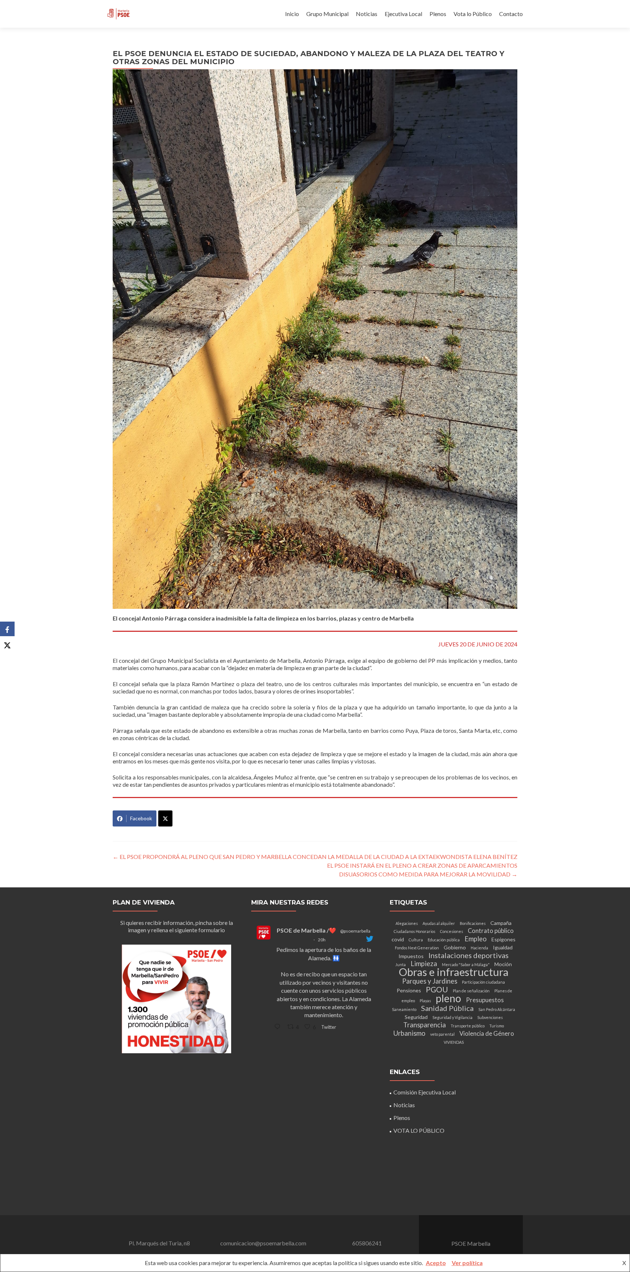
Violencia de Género (486, 1033)
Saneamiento (404, 1009)
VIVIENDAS (454, 1042)
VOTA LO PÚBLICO (418, 1130)
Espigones (503, 939)
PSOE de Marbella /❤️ (306, 930)
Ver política (467, 1262)
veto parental (442, 1034)
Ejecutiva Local (403, 13)
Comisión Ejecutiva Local (424, 1092)
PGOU (437, 989)
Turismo (496, 1025)
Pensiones (409, 990)
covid (398, 939)
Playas (425, 1000)
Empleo (475, 939)
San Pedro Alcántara (496, 1009)
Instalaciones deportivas (468, 955)
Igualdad (503, 947)
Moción (503, 964)
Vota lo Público (473, 13)
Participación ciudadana (483, 982)
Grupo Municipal (327, 13)
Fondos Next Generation (417, 947)
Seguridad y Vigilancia (452, 1017)
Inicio (292, 13)
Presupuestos (485, 1000)
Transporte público (468, 1025)
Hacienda (479, 947)
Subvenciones (490, 1017)
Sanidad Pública (447, 1008)
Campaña (501, 923)
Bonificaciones (473, 923)
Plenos (437, 13)
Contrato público (491, 930)
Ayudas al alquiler (439, 923)
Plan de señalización (471, 990)
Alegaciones (407, 923)
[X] (7, 643)
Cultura (416, 939)
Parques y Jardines (429, 981)
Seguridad (416, 1017)
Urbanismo (409, 1033)
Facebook (141, 818)
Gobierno (455, 947)
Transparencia (424, 1025)
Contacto (511, 13)
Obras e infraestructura (454, 971)
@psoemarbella (355, 931)
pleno (448, 998)
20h (322, 939)
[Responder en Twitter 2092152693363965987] (278, 1026)
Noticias (366, 13)
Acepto (436, 1262)
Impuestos (411, 956)
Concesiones (451, 931)
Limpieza (424, 964)
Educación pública (444, 939)
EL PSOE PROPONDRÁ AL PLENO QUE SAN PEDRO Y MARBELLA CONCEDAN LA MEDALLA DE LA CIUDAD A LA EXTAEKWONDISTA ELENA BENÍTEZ (315, 856)
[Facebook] (7, 629)
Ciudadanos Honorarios (414, 931)
